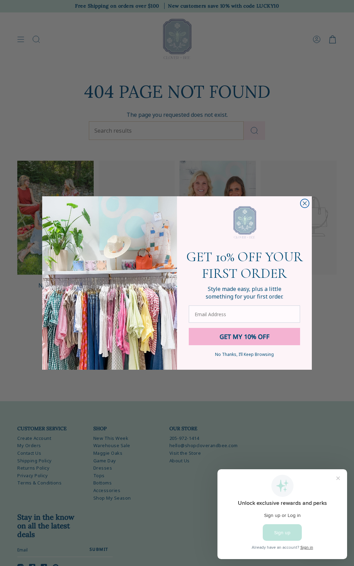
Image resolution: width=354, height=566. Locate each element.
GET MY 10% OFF (245, 336)
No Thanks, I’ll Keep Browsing (244, 354)
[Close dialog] (304, 203)
